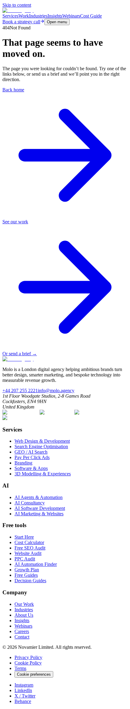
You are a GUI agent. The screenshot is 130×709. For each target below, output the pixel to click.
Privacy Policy (28, 657)
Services (10, 15)
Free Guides (26, 575)
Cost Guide (91, 15)
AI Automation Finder (36, 564)
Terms (20, 668)
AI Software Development (40, 508)
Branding (23, 462)
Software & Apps (31, 468)
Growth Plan (27, 569)
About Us (24, 615)
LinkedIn (23, 690)
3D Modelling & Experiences (43, 473)
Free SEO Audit (30, 547)
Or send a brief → (19, 353)
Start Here (24, 537)
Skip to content (16, 5)
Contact (22, 636)
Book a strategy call (21, 21)
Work (23, 15)
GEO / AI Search (31, 452)
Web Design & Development (42, 441)
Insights (54, 15)
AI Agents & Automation (39, 497)
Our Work (24, 604)
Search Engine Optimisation (41, 446)
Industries (38, 15)
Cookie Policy (28, 662)
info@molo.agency (56, 390)
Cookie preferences (34, 674)
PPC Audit (25, 558)
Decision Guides (30, 580)
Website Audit (28, 553)
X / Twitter (25, 695)
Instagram (24, 685)
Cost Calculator (29, 542)
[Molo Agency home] (18, 10)
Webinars (71, 15)
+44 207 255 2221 (20, 390)
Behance (23, 701)
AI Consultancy (30, 502)
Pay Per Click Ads (32, 457)
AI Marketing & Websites (39, 513)
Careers (22, 631)
